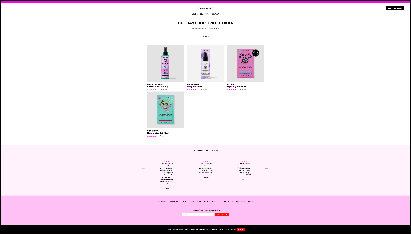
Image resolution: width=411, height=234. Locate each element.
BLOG (199, 201)
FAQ (192, 201)
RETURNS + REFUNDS (211, 201)
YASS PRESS (173, 201)
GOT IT (241, 229)
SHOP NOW (162, 201)
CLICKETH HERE (222, 214)
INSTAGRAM (240, 201)
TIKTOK (250, 201)
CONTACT (184, 201)
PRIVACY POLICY (227, 201)
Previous (142, 167)
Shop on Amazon (395, 8)
